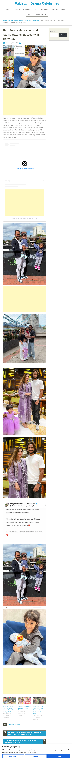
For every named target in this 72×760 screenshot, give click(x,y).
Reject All (35, 756)
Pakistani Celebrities (22, 10)
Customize (12, 756)
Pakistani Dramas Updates (37, 14)
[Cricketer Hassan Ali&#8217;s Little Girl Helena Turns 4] (24, 700)
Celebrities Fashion (59, 10)
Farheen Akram (27, 43)
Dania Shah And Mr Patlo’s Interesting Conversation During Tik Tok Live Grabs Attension (24, 733)
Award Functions (41, 10)
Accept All (58, 756)
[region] (36, 752)
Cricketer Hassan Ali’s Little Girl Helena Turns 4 (24, 708)
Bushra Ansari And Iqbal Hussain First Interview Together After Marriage (20, 741)
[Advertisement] (24, 102)
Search (52, 32)
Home (8, 10)
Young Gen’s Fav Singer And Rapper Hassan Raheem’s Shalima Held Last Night (38, 709)
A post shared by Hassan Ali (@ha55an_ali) (24, 218)
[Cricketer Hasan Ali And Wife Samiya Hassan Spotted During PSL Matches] (9, 700)
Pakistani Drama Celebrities (37, 3)
